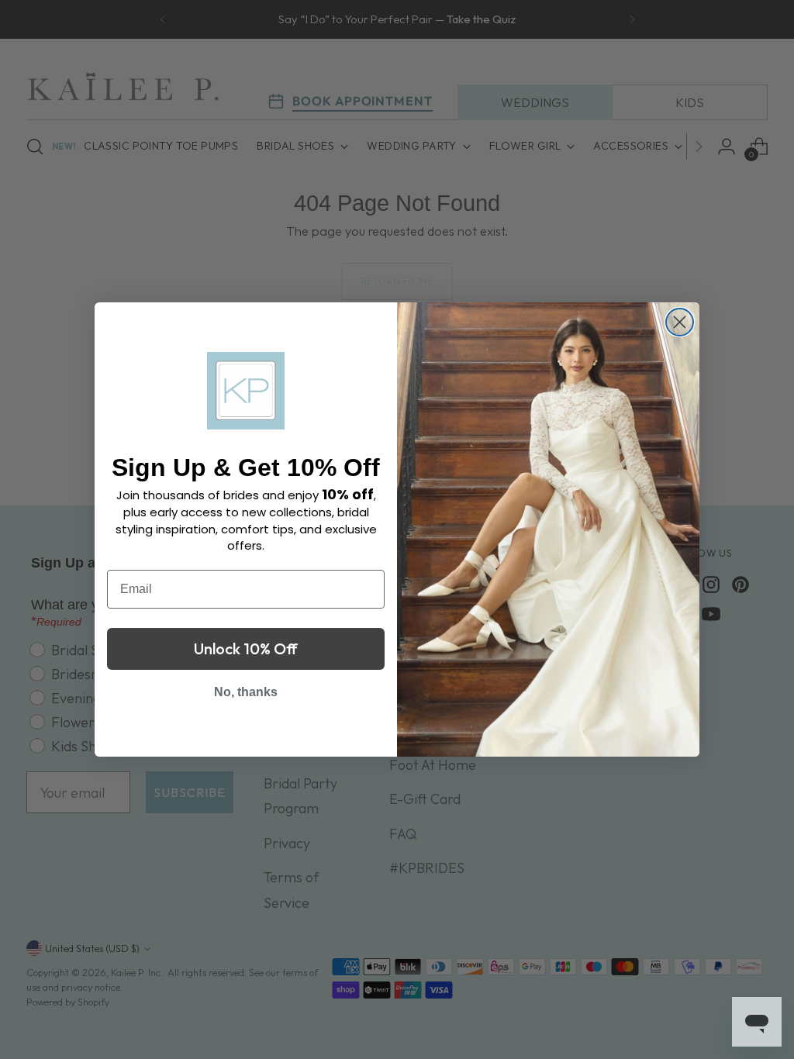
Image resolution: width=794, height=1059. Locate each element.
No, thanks (246, 692)
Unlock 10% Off (246, 648)
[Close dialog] (679, 322)
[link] (246, 390)
